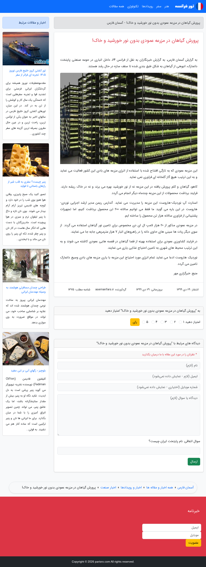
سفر (158, 6)
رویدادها (147, 6)
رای (135, 322)
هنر (167, 6)
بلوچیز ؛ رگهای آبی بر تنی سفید (28, 371)
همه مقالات (116, 6)
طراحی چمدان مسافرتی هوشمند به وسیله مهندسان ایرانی (26, 290)
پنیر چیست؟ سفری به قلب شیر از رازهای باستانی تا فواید (27, 184)
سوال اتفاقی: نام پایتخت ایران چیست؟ (174, 441)
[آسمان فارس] (189, 6)
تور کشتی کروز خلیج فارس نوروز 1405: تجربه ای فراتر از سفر (27, 73)
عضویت (193, 542)
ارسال (194, 461)
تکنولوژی (133, 6)
